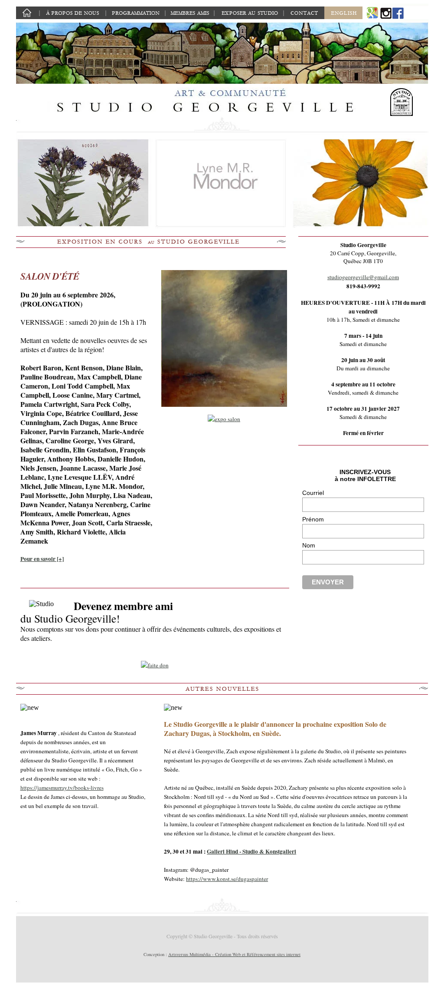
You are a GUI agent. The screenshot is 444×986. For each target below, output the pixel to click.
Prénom (313, 519)
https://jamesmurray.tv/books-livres (62, 787)
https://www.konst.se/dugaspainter (227, 879)
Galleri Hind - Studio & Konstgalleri (251, 851)
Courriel (313, 492)
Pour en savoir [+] (42, 558)
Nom (308, 545)
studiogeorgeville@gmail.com (363, 277)
